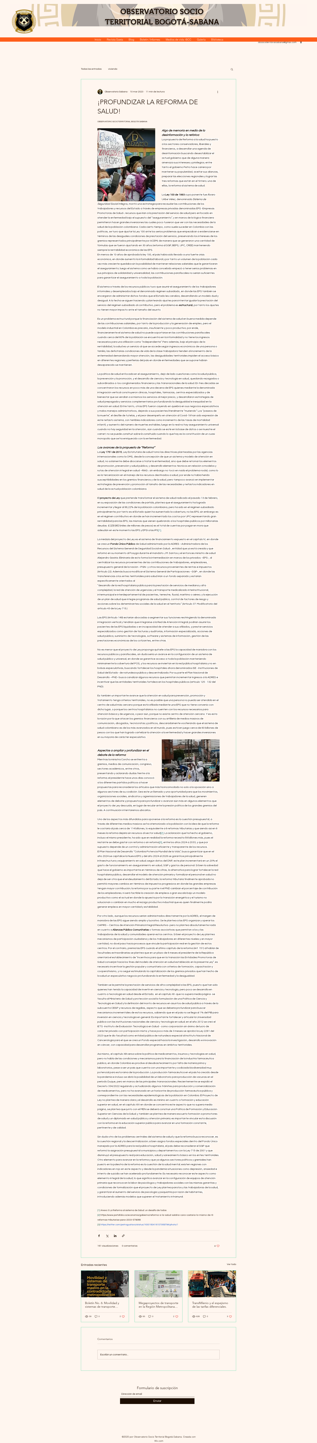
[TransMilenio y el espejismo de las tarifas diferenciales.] (212, 1284)
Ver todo (231, 1264)
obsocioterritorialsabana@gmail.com (277, 42)
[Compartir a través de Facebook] (99, 1235)
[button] (231, 69)
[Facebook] (301, 42)
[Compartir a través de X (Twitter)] (107, 1235)
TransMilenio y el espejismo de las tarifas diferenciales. (210, 1304)
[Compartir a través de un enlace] (123, 1235)
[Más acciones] (218, 92)
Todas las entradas (91, 69)
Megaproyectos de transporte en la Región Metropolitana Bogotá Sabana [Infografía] (158, 1304)
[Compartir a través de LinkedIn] (115, 1235)
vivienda (112, 69)
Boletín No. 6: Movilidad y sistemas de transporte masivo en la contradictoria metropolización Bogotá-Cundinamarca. (102, 1304)
